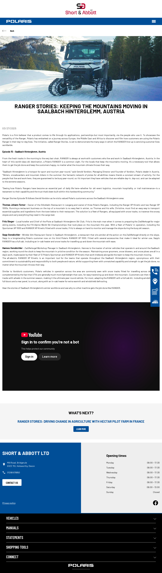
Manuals (12, 528)
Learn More (81, 429)
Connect (12, 556)
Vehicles (12, 518)
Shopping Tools (17, 547)
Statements (14, 537)
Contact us (12, 482)
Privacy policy (9, 503)
